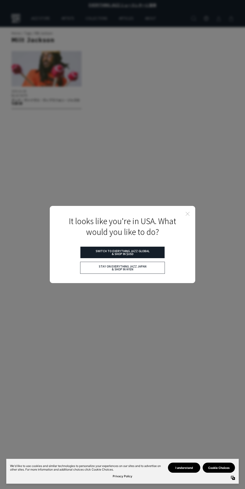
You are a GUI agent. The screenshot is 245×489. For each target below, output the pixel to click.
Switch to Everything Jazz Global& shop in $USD (123, 252)
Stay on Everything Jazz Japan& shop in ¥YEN (122, 267)
